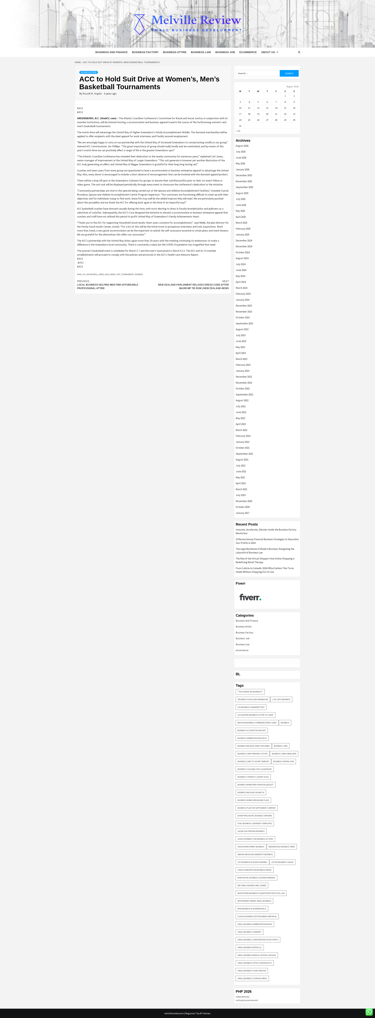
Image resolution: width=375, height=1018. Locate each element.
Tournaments (127, 274)
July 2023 (241, 335)
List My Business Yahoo (282, 862)
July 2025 (241, 199)
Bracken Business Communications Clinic (257, 722)
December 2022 (244, 376)
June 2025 (241, 205)
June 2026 (241, 157)
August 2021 (242, 459)
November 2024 (244, 246)
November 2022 (244, 382)
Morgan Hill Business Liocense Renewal (256, 877)
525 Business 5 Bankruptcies (251, 707)
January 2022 (242, 441)
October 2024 (243, 252)
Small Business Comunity (249, 932)
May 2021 (240, 477)
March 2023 (241, 359)
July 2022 (241, 406)
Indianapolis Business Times (282, 846)
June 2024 (241, 270)
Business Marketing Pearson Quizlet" (256, 784)
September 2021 (244, 453)
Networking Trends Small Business (254, 901)
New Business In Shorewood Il (252, 908)
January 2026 (242, 169)
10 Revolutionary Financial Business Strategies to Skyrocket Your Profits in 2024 (267, 541)
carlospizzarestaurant (247, 1000)
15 (285, 107)
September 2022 (244, 394)
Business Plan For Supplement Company (257, 808)
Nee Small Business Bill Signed (252, 885)
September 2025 (244, 187)
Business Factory (145, 52)
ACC (84, 274)
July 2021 (241, 465)
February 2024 (243, 293)
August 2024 (242, 258)
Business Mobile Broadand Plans (253, 800)
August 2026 (242, 145)
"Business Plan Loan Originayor (253, 699)
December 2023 (244, 305)
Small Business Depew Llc (250, 947)
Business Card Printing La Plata (253, 753)
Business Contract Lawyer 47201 (253, 777)
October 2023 (243, 317)
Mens (112, 274)
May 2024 (240, 276)
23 (294, 113)
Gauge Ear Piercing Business (251, 831)
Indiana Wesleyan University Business (255, 854)
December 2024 (244, 240)
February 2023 (243, 364)
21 (276, 113)
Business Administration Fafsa (252, 738)
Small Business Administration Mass (255, 924)
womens (139, 274)
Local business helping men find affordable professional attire (107, 285)
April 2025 (241, 216)
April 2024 (241, 282)
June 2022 (241, 412)
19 (258, 113)
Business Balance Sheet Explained (254, 746)
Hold (107, 274)
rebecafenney (242, 996)
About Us (268, 52)
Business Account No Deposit (252, 730)
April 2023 (241, 353)
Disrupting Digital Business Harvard (255, 815)
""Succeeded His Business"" (250, 691)
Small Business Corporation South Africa (258, 939)
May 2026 (240, 163)
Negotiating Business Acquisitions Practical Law (261, 893)
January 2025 (242, 234)
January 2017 (242, 513)
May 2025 (240, 210)
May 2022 (240, 418)
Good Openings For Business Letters (255, 839)
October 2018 (243, 507)
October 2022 (243, 388)
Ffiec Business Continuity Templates (255, 823)
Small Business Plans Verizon (252, 970)
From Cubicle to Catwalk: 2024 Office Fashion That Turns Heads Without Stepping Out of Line (265, 570)
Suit (118, 274)
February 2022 (243, 435)
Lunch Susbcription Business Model (255, 870)
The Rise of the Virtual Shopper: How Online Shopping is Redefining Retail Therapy (265, 560)
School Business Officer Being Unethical (257, 916)
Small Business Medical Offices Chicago (257, 955)
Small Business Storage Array (252, 978)
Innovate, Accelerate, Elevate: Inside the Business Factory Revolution (266, 531)
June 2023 (241, 341)
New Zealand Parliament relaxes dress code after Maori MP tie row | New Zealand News (193, 285)
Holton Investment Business (251, 846)
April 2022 (241, 424)
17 (240, 113)
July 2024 (241, 264)
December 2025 (244, 175)
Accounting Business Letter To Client (255, 715)
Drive (101, 274)
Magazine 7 (190, 1013)
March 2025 (241, 222)
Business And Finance (111, 52)
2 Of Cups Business (281, 699)
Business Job (225, 52)
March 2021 (241, 489)
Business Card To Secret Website (253, 761)
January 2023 (242, 370)
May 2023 (240, 347)
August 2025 (242, 193)
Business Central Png (283, 761)
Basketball (92, 274)
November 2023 (244, 311)
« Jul (238, 130)
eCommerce (248, 52)
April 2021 (241, 483)
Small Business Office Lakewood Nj (255, 963)
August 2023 (242, 329)
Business (285, 722)
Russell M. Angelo (92, 93)
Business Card (281, 746)
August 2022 (242, 400)
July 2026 (241, 151)
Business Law (201, 52)
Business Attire (174, 52)
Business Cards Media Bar (284, 753)
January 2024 (242, 299)
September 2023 (244, 323)
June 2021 (241, 471)
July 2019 (241, 495)
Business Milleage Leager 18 (251, 792)
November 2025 (244, 181)
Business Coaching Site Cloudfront (255, 769)
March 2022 (241, 430)
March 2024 (241, 288)
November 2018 (244, 501)
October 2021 (243, 447)
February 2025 (243, 228)
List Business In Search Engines (252, 862)
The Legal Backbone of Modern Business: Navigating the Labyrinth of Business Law (265, 550)
